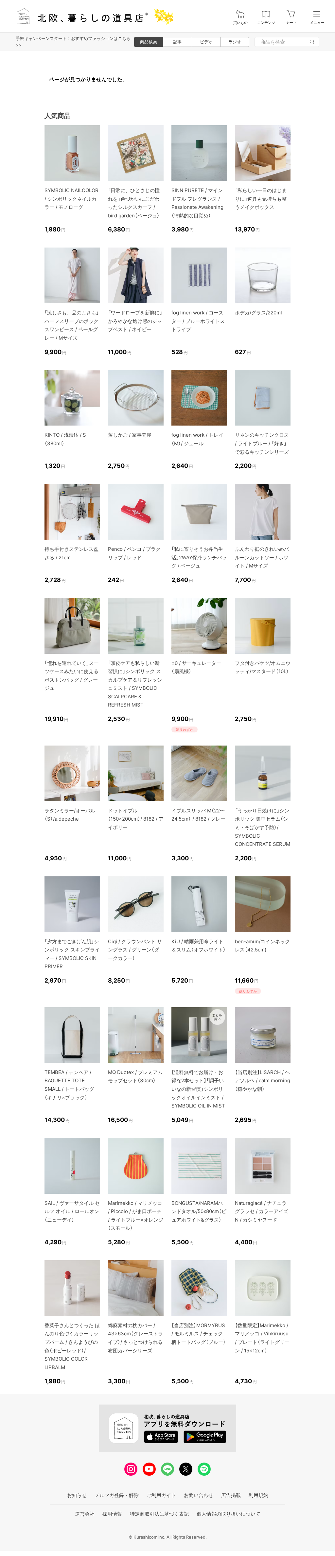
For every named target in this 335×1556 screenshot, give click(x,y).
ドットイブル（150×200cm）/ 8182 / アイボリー (136, 819)
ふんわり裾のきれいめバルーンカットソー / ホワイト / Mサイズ (262, 557)
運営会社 (85, 1514)
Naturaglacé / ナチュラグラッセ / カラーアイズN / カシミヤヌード (261, 1211)
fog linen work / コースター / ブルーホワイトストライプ (198, 320)
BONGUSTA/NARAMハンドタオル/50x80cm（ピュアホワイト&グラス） (198, 1211)
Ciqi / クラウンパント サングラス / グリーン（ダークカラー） (135, 949)
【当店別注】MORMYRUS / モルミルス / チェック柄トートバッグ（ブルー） (198, 1333)
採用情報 (112, 1514)
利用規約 (258, 1495)
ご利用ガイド (161, 1495)
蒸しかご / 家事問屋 (129, 435)
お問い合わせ (198, 1495)
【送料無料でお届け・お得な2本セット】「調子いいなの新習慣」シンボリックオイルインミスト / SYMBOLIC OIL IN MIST (198, 1089)
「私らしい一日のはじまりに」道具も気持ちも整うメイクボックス (261, 198)
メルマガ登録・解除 (117, 1495)
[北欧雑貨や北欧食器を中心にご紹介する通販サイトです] (91, 16)
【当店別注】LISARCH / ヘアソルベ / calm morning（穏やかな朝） (262, 1080)
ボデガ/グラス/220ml (258, 312)
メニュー (317, 23)
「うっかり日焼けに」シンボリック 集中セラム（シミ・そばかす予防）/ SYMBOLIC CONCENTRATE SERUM (262, 827)
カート (291, 23)
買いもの (240, 23)
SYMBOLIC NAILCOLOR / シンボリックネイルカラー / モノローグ (71, 198)
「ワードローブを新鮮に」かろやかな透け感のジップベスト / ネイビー (135, 320)
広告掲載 (231, 1495)
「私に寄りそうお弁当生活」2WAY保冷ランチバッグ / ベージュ (199, 557)
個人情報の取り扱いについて (228, 1514)
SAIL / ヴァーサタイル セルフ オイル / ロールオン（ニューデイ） (72, 1211)
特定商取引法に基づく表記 (159, 1514)
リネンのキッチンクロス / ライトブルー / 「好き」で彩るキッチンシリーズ (262, 443)
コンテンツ (266, 23)
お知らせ (77, 1495)
